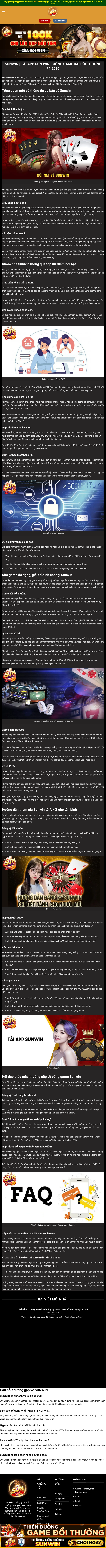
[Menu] (3, 11)
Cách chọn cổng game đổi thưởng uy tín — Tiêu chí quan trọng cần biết (53, 1309)
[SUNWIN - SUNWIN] (53, 11)
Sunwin (5, 77)
